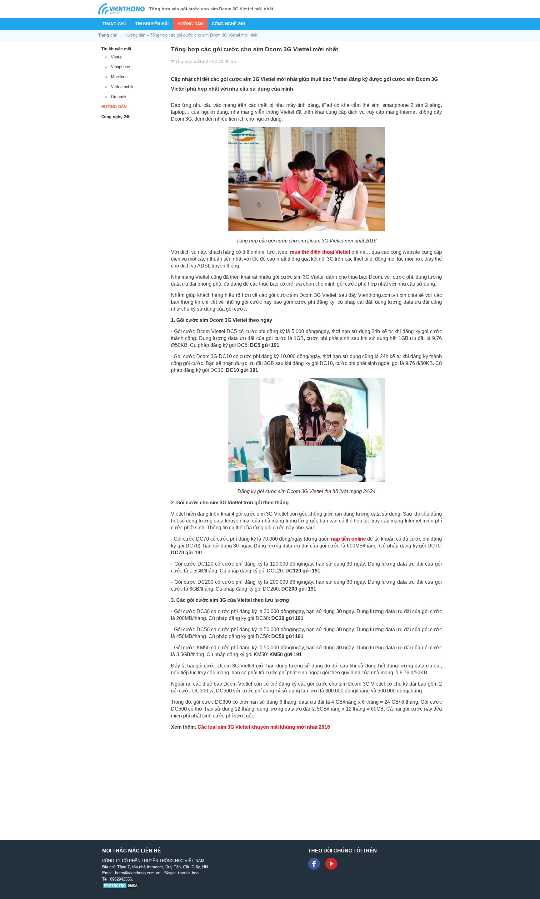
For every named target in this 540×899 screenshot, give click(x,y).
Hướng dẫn (190, 24)
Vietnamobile (122, 86)
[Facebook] (314, 864)
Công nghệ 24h (228, 24)
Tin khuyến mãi (152, 24)
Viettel (116, 57)
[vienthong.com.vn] (121, 9)
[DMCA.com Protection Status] (121, 887)
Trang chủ (114, 24)
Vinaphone (120, 66)
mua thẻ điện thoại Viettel (320, 252)
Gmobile (118, 96)
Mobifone (119, 76)
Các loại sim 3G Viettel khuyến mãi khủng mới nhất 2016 (264, 727)
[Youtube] (331, 864)
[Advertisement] (306, 778)
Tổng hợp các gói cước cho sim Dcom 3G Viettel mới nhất (204, 35)
